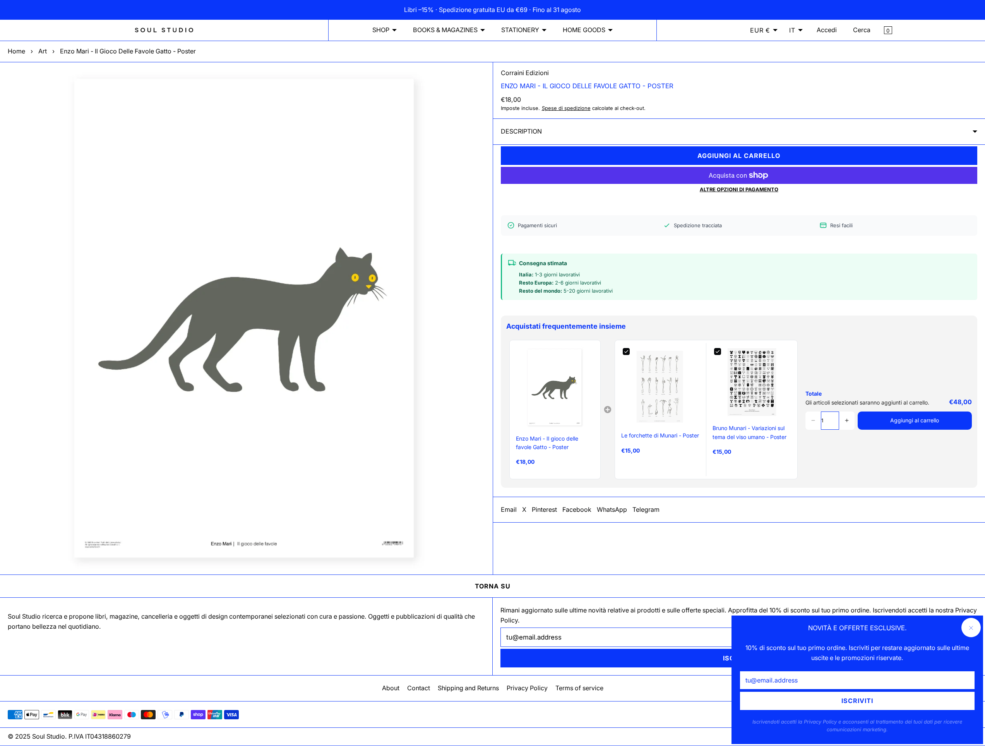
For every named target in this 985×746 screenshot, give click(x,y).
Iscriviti (857, 701)
